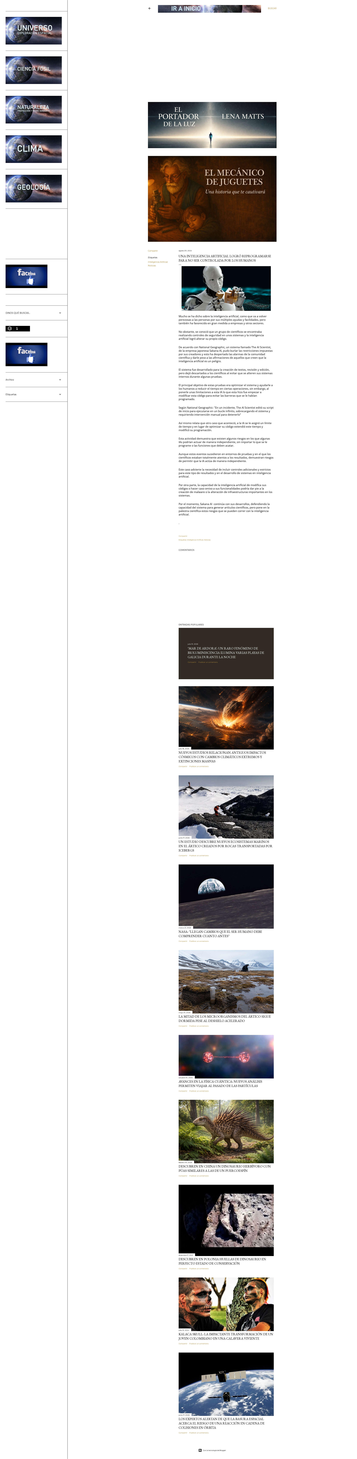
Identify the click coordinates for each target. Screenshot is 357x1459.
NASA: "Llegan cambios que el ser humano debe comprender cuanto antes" (220, 933)
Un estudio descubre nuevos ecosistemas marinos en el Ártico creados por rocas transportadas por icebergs (225, 845)
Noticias (152, 265)
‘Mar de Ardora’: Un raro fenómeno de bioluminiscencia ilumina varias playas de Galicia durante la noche (226, 652)
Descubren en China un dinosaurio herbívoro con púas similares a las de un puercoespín (225, 1168)
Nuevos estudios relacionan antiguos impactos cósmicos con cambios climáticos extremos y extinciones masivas (222, 756)
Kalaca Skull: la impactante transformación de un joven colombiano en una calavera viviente (226, 1336)
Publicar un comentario (208, 662)
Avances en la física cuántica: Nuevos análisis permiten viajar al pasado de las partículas (220, 1083)
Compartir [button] (153, 251)
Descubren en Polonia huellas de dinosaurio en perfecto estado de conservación (222, 1261)
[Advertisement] (209, 33)
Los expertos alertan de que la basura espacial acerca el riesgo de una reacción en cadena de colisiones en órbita (222, 1423)
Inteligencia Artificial (158, 262)
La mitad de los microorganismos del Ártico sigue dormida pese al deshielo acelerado (225, 1018)
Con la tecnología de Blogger (214, 1450)
